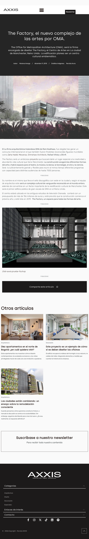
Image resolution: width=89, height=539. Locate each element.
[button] (57, 286)
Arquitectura (5, 343)
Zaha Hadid (13, 155)
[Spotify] (59, 521)
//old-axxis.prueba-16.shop (14, 271)
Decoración (49, 343)
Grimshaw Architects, (37, 155)
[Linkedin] (53, 521)
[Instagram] (35, 521)
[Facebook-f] (29, 521)
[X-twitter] (41, 521)
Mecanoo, (23, 155)
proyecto (34, 159)
